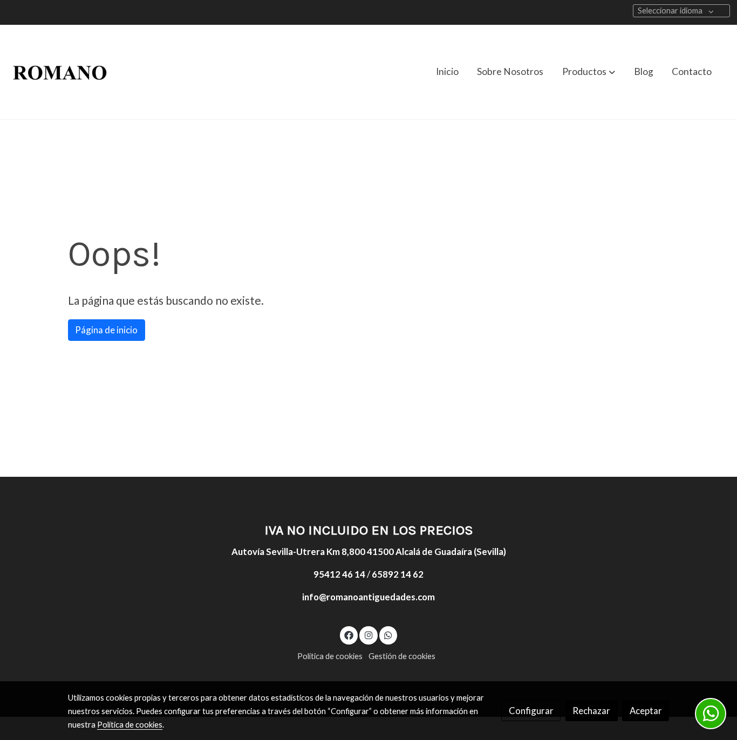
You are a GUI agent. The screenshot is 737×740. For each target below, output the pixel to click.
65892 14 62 (398, 574)
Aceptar (646, 710)
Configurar (531, 710)
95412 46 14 (339, 574)
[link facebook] (349, 634)
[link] (59, 72)
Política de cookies (330, 656)
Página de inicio (106, 329)
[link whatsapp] (388, 634)
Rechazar (591, 710)
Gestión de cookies (401, 656)
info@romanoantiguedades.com (368, 596)
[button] (588, 71)
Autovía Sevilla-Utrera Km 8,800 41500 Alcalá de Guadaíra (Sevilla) (368, 551)
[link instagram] (368, 634)
